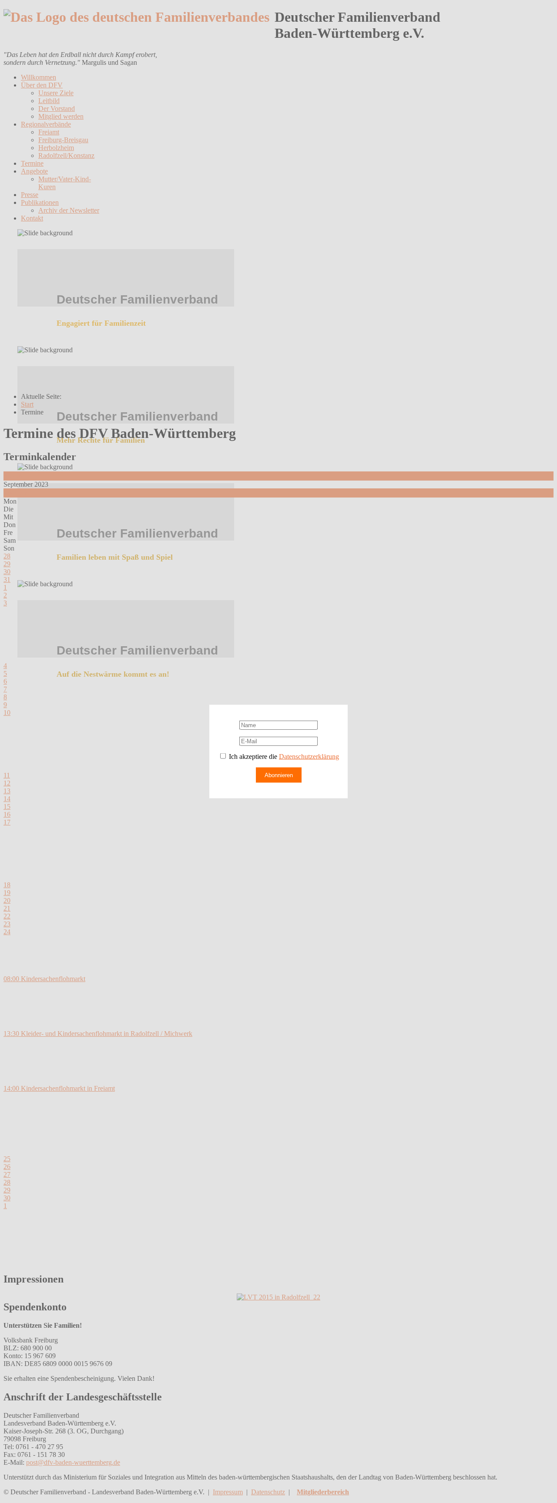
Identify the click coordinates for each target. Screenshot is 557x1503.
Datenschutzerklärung (309, 756)
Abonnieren (279, 775)
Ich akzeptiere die (283, 756)
